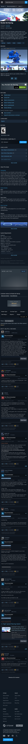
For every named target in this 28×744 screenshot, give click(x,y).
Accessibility (6, 714)
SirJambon (6, 537)
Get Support (17, 716)
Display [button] (18, 314)
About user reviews (5, 295)
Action (19, 43)
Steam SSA (5, 698)
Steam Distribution (7, 702)
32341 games (7, 332)
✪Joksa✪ (6, 653)
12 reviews (12, 655)
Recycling (17, 702)
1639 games (6, 580)
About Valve (17, 695)
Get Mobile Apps (8, 739)
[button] (3, 6)
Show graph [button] (22, 316)
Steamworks (6, 700)
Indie (14, 43)
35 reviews (13, 580)
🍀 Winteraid (7, 370)
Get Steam (17, 711)
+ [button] (23, 43)
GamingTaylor (7, 610)
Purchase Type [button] (13, 311)
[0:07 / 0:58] (14, 57)
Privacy (4, 711)
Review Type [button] (4, 311)
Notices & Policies (7, 716)
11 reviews (6, 471)
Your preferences (13, 295)
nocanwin (8, 25)
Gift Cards (5, 705)
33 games (6, 655)
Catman (6, 508)
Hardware (17, 700)
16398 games (7, 611)
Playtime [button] (12, 314)
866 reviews (14, 611)
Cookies (4, 718)
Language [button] (22, 311)
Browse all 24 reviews (14, 677)
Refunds (5, 721)
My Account (17, 718)
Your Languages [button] (8, 320)
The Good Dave (7, 579)
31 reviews (13, 434)
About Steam (6, 695)
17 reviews (13, 509)
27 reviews (6, 394)
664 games (6, 509)
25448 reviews (14, 332)
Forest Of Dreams (8, 470)
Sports (8, 43)
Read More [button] (23, 358)
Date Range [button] (4, 314)
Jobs (16, 698)
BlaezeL (6, 392)
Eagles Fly (6, 433)
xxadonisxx (7, 331)
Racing (3, 43)
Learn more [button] (23, 142)
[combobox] (15, 2)
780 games (6, 434)
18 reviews (6, 539)
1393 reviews (13, 372)
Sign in (2, 73)
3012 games (6, 372)
